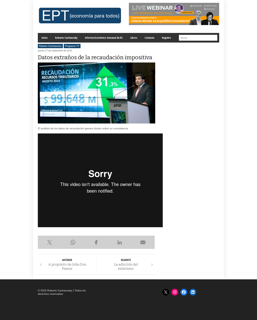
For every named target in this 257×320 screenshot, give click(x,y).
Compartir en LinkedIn (119, 242)
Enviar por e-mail (143, 242)
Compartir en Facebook (96, 242)
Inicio (45, 37)
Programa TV (72, 46)
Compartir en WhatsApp (72, 242)
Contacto (149, 37)
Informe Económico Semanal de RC (104, 37)
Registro (166, 37)
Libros (133, 37)
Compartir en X (49, 242)
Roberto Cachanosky (66, 37)
